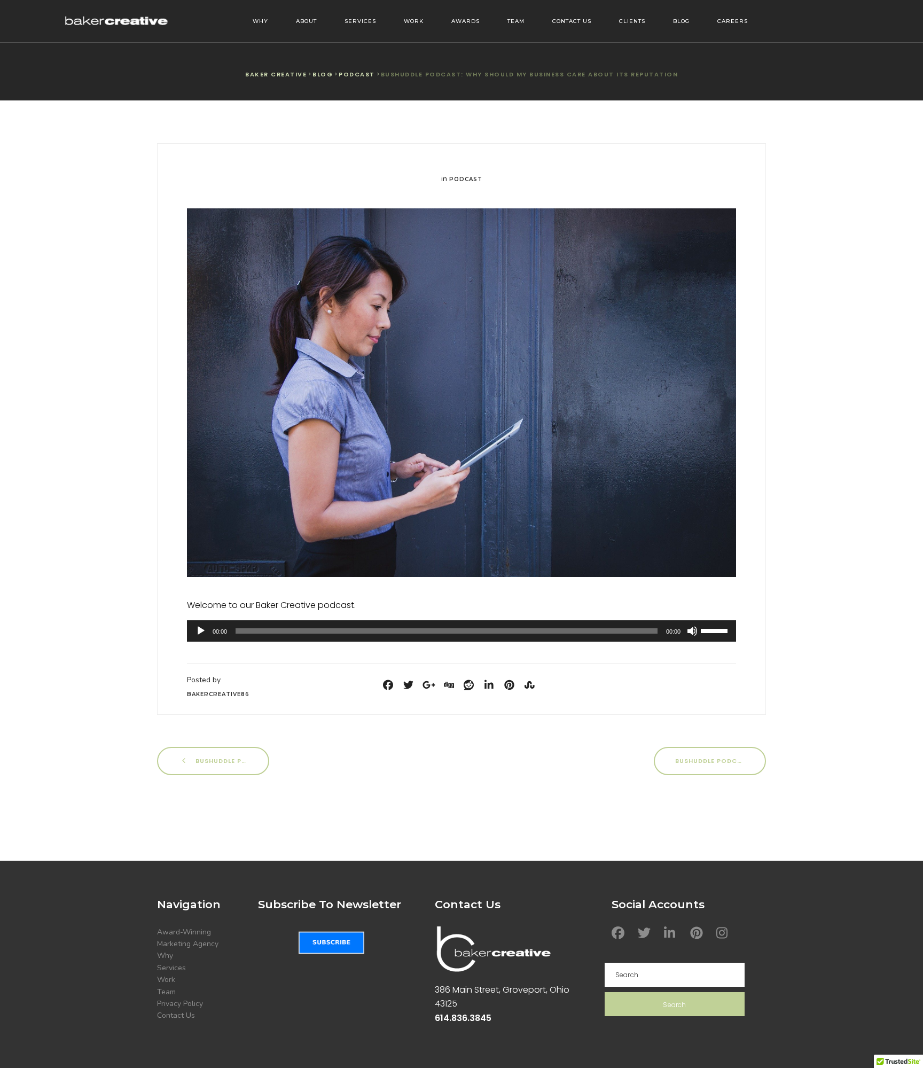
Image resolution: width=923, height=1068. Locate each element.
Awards (465, 21)
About (306, 21)
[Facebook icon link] (620, 932)
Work (414, 21)
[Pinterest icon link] (698, 932)
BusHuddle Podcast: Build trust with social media (231, 760)
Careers (732, 21)
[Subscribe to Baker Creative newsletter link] (331, 943)
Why (260, 21)
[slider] (716, 630)
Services (360, 21)
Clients (632, 21)
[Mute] (692, 631)
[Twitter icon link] (646, 932)
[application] (461, 631)
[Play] (200, 631)
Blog (681, 21)
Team (516, 21)
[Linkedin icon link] (672, 932)
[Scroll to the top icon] (898, 1043)
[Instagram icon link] (724, 932)
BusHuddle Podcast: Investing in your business (720, 760)
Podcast (465, 179)
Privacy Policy (180, 1004)
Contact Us (571, 21)
